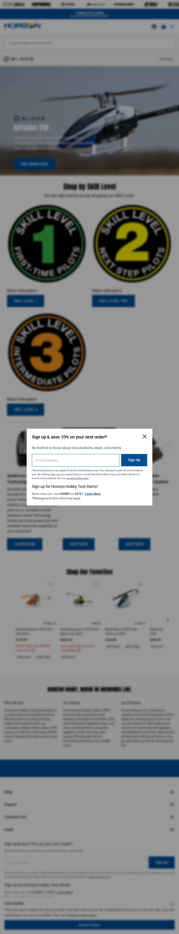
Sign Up (134, 460)
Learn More (93, 494)
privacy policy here (77, 478)
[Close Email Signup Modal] (144, 436)
